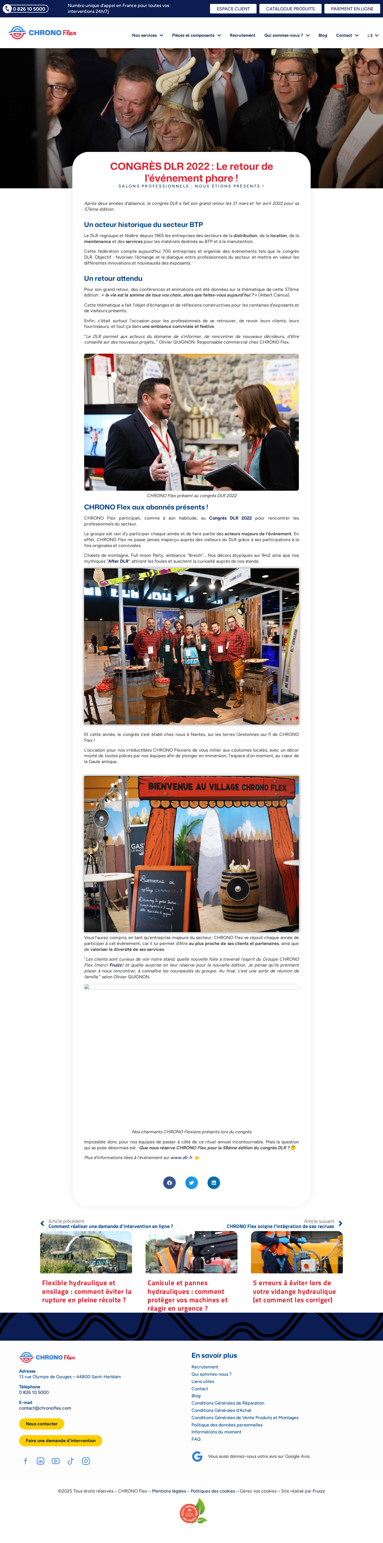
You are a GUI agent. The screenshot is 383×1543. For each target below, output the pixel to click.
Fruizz (319, 1491)
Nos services (144, 35)
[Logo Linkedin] (40, 1461)
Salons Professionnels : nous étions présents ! (191, 186)
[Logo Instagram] (86, 1461)
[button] (90, 646)
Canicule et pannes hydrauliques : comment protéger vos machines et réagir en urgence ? (187, 1295)
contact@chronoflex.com (45, 1408)
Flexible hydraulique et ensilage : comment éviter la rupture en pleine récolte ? (86, 1291)
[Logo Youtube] (55, 1461)
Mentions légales (169, 1491)
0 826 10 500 (32, 1392)
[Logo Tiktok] (70, 1461)
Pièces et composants (193, 35)
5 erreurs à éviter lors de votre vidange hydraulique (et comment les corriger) (294, 1291)
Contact (344, 35)
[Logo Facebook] (25, 1461)
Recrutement (242, 35)
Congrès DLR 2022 (230, 518)
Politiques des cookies (213, 1491)
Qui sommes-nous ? (283, 35)
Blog (323, 35)
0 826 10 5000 (29, 9)
